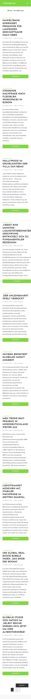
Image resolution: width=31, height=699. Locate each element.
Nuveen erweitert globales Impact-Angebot (14, 357)
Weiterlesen (15, 76)
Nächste (21, 685)
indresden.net (9, 3)
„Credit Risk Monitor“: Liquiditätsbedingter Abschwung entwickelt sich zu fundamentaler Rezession (16, 234)
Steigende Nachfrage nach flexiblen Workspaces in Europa (13, 97)
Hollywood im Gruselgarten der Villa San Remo (14, 164)
